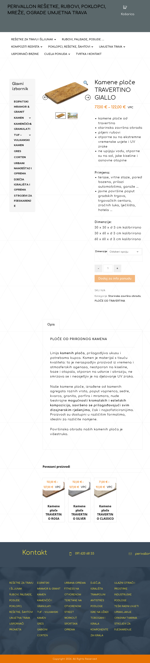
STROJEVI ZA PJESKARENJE (23, 201)
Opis (51, 324)
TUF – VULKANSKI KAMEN (22, 140)
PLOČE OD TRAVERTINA (110, 301)
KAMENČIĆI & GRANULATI (23, 126)
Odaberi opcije (55, 525)
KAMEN (19, 117)
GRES (17, 151)
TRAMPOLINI (98, 594)
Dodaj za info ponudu (114, 278)
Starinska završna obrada (124, 296)
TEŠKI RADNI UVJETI (126, 606)
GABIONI (42, 629)
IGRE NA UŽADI (99, 612)
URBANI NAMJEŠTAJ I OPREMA (23, 168)
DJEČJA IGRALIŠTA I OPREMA (22, 184)
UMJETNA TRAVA (19, 618)
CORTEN (20, 157)
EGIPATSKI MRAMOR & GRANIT (21, 106)
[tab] (51, 324)
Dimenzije (101, 251)
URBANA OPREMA (75, 583)
